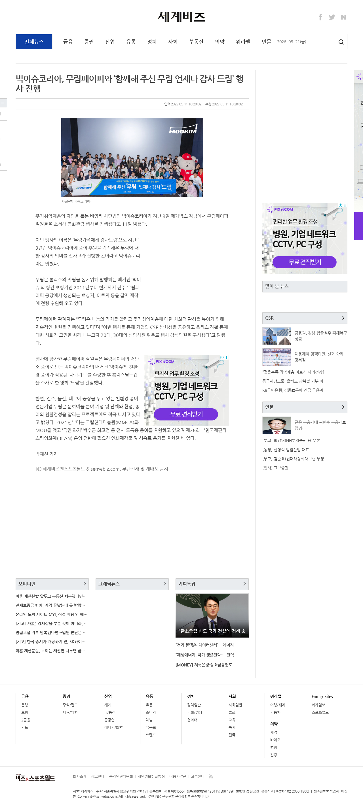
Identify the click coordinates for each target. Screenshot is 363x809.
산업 (110, 41)
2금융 (25, 720)
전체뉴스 (34, 41)
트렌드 (151, 735)
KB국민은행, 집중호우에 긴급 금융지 (292, 390)
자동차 (275, 712)
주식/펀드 (70, 705)
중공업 (109, 720)
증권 (89, 41)
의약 (220, 41)
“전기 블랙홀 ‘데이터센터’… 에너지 (205, 645)
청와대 (192, 720)
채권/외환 (70, 712)
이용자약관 (177, 776)
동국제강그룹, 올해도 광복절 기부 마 (292, 381)
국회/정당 (194, 712)
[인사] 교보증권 (275, 468)
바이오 (275, 740)
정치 (152, 41)
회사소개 (79, 776)
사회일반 (235, 705)
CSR (269, 317)
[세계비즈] (182, 16)
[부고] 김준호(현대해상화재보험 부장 (293, 458)
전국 (232, 735)
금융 (68, 41)
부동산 (196, 41)
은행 (24, 705)
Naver (343, 17)
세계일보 (318, 705)
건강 (273, 755)
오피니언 (26, 584)
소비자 (151, 712)
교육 (232, 720)
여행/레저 (277, 705)
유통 (131, 41)
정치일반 (194, 705)
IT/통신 (109, 712)
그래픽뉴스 (109, 584)
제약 (273, 732)
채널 (149, 720)
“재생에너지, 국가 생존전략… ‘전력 (205, 655)
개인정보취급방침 (151, 776)
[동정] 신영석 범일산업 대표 (285, 449)
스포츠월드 (320, 712)
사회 (173, 41)
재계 (107, 705)
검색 (341, 41)
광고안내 (98, 776)
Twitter (332, 17)
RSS (211, 776)
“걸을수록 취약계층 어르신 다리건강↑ (293, 372)
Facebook (320, 17)
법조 (232, 712)
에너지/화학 (113, 727)
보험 (24, 712)
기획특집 (186, 584)
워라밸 (243, 41)
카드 (24, 727)
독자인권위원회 (121, 776)
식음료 (151, 727)
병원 (273, 747)
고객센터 (197, 776)
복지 (232, 727)
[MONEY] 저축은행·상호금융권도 (204, 665)
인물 (266, 41)
